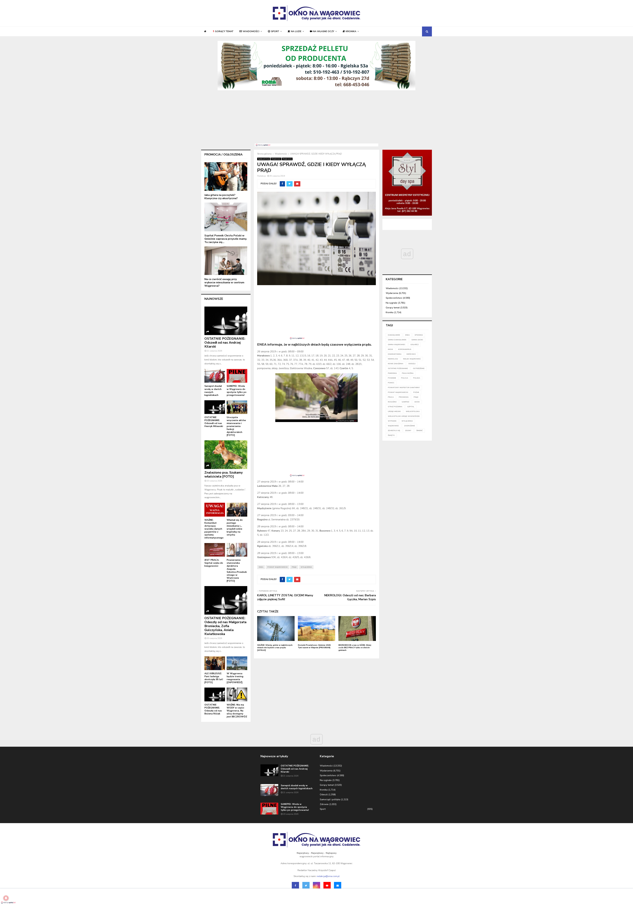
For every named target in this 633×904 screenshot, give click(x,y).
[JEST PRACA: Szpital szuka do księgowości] (214, 550)
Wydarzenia (287, 159)
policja (404, 378)
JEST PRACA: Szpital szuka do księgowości (213, 562)
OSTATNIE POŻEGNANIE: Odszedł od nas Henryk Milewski (213, 422)
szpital (410, 407)
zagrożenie (409, 426)
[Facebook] (295, 885)
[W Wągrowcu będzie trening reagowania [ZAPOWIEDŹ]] (237, 663)
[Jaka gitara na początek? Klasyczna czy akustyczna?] (225, 176)
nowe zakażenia (395, 364)
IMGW (390, 349)
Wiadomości (251, 31)
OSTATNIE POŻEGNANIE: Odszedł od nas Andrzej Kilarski (224, 342)
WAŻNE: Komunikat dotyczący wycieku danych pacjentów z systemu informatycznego (214, 528)
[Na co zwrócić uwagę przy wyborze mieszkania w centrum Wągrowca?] (225, 260)
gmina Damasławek (397, 340)
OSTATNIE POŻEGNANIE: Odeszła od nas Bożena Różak (213, 709)
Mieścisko (411, 354)
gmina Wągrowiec (396, 344)
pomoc (391, 383)
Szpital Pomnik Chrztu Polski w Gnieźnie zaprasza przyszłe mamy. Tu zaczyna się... (225, 239)
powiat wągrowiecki (277, 567)
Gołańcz (414, 344)
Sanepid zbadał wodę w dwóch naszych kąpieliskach (213, 390)
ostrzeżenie (418, 368)
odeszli (412, 364)
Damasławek (394, 335)
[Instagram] (316, 885)
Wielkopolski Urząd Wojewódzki (404, 416)
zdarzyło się (394, 430)
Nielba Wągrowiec (412, 359)
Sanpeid (405, 402)
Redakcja (261, 176)
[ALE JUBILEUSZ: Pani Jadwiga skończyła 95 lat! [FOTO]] (214, 663)
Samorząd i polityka (330, 799)
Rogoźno (392, 402)
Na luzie (296, 31)
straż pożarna (395, 407)
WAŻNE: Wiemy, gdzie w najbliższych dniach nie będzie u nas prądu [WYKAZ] (274, 647)
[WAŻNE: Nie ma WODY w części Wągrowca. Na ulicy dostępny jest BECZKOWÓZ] (237, 694)
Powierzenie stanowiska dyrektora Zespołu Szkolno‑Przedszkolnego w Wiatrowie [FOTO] (237, 570)
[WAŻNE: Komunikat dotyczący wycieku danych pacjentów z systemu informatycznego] (214, 509)
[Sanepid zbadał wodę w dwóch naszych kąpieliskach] (214, 376)
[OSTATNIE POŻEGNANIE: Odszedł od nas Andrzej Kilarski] (225, 321)
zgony (408, 430)
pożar (416, 392)
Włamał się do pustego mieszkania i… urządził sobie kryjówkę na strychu (235, 527)
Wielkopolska (413, 411)
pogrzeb (392, 378)
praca (391, 397)
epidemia (419, 335)
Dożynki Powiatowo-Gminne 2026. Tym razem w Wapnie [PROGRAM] (314, 646)
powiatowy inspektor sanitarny (404, 387)
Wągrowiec (393, 426)
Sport (275, 31)
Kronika (351, 31)
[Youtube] (327, 885)
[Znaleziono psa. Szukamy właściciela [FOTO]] (225, 454)
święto (391, 435)
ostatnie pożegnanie (398, 368)
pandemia (392, 373)
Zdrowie (324, 804)
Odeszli (324, 794)
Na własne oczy (323, 31)
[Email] (337, 885)
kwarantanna (394, 354)
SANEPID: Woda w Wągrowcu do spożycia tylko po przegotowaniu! (236, 390)
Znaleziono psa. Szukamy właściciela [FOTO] (223, 474)
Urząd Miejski (394, 411)
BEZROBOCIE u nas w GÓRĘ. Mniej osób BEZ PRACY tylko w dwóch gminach (354, 647)
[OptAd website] (346, 421)
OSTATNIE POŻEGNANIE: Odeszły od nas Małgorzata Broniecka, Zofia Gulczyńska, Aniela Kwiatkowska (225, 626)
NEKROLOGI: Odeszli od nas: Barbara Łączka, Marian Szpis (350, 597)
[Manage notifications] (6, 898)
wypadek (392, 421)
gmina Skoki (417, 340)
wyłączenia (306, 567)
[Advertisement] (316, 118)
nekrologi (393, 359)
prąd (294, 567)
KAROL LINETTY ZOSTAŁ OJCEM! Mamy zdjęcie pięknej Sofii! (285, 597)
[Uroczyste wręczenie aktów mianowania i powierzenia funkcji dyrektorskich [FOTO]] (237, 407)
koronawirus (404, 349)
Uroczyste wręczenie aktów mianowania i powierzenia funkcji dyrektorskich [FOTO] (236, 426)
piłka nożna (407, 373)
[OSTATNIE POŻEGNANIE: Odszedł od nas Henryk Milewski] (214, 407)
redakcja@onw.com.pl (328, 876)
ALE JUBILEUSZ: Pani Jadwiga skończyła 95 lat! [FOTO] (213, 678)
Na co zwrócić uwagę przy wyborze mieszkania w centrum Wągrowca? (224, 282)
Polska (416, 378)
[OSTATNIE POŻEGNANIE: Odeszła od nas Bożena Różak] (214, 694)
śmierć (419, 430)
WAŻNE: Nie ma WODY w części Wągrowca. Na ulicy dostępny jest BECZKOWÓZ (237, 710)
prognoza (403, 397)
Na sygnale (391, 302)
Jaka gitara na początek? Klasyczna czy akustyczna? (221, 196)
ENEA (261, 567)
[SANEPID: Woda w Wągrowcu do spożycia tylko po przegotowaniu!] (237, 376)
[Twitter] (306, 885)
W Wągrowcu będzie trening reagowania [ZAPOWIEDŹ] (235, 678)
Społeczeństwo (263, 159)
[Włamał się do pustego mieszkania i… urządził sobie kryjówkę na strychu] (237, 509)
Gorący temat (224, 31)
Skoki (417, 402)
